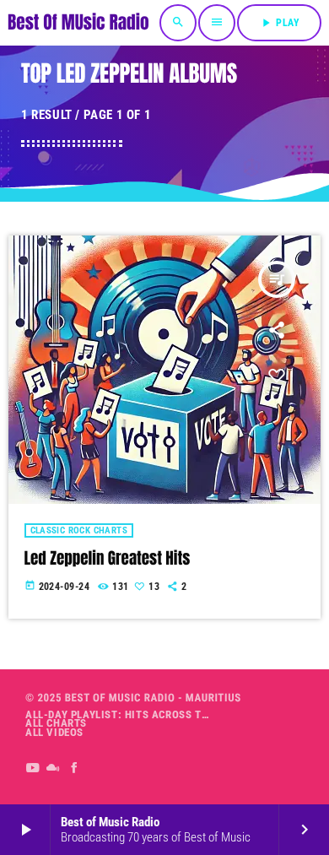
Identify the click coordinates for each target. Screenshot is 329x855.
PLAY (279, 23)
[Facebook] (74, 768)
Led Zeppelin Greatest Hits (107, 559)
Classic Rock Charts (79, 530)
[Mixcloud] (53, 768)
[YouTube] (32, 768)
